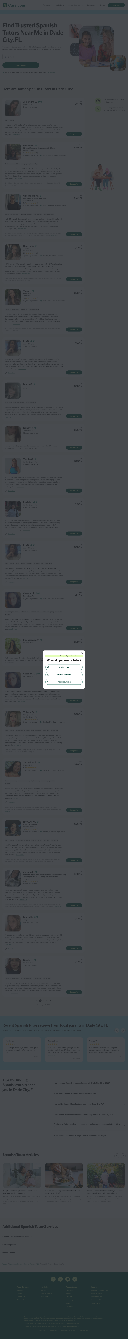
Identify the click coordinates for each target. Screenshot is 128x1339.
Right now (64, 667)
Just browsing (64, 682)
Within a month (64, 674)
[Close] (82, 653)
